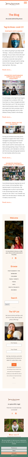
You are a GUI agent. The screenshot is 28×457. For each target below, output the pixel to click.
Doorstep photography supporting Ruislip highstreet (13, 77)
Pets (14, 284)
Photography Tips (14, 270)
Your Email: (14, 349)
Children (14, 276)
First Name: (14, 343)
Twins (14, 281)
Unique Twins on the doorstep (13, 123)
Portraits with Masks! (13, 31)
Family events (14, 279)
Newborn (14, 273)
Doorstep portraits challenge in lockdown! (13, 164)
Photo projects (14, 287)
